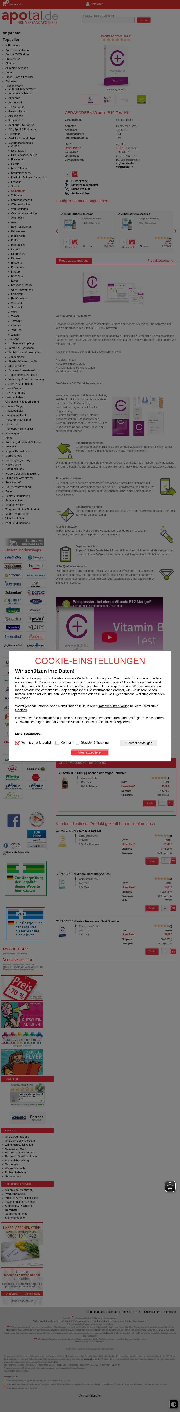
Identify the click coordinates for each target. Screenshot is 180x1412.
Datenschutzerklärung (113, 706)
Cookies (21, 710)
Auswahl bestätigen (138, 743)
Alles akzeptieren (90, 752)
